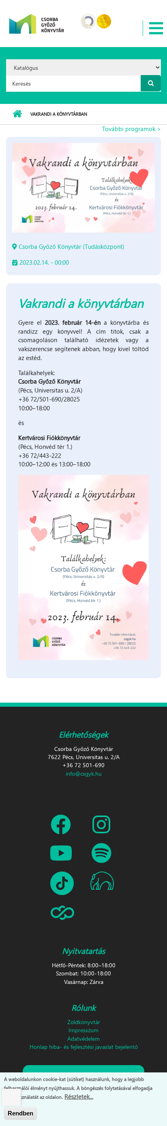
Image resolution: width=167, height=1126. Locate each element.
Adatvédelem (83, 1038)
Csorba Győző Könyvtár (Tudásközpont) (71, 246)
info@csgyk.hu (84, 773)
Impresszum (83, 1030)
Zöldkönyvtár (83, 1022)
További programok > (131, 129)
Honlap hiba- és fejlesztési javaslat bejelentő (84, 1047)
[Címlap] (36, 18)
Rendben (20, 1113)
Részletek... (78, 1096)
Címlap (17, 114)
